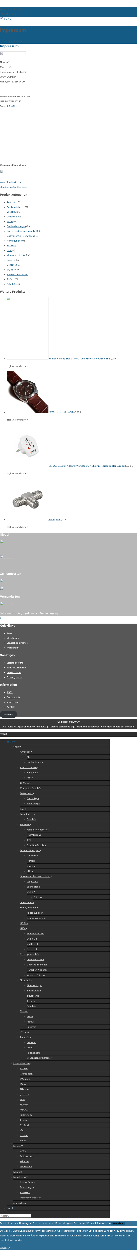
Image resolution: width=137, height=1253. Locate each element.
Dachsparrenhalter (37, 964)
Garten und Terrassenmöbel (22, 231)
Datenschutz (13, 697)
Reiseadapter (34, 1052)
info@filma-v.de (15, 106)
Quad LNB (32, 938)
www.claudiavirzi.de (11, 182)
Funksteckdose (28, 814)
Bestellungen (27, 1187)
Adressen (25, 1192)
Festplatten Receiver (37, 829)
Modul (30, 1021)
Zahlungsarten (14, 677)
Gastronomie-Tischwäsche (21, 236)
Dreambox (32, 855)
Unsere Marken (21, 1063)
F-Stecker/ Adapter (37, 969)
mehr (23, 1140)
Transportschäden (16, 667)
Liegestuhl (32, 881)
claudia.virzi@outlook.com (14, 187)
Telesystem (26, 1114)
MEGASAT (25, 1109)
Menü (12, 741)
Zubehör (11, 284)
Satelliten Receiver (36, 845)
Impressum (9, 46)
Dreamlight (33, 798)
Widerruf (8, 714)
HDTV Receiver (34, 834)
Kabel (30, 1047)
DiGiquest (25, 1079)
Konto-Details (27, 1182)
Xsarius (24, 1135)
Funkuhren (32, 772)
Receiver (11, 260)
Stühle (30, 892)
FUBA (23, 1084)
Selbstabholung (15, 662)
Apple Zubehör (35, 912)
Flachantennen (35, 762)
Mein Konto (13, 638)
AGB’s (10, 692)
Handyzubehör (15, 240)
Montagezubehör (16, 255)
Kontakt (11, 707)
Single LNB (32, 944)
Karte (30, 1016)
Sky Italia (11, 269)
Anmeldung (19, 1203)
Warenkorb (13, 647)
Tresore (31, 1001)
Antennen (12, 202)
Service (17, 1146)
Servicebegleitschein (17, 642)
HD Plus (11, 245)
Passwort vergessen (30, 1197)
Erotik (10, 221)
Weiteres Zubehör (36, 975)
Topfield (24, 1125)
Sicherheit (12, 264)
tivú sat (24, 1120)
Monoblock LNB (35, 933)
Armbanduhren (15, 207)
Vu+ (22, 1130)
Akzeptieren (118, 1223)
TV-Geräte (25, 1032)
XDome (31, 871)
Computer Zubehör (30, 788)
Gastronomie (27, 902)
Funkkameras (34, 990)
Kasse (10, 633)
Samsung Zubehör (36, 918)
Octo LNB (32, 949)
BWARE (24, 1068)
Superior (31, 866)
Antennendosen (35, 959)
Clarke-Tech (26, 1073)
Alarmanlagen (34, 985)
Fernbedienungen (16, 226)
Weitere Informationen (99, 1223)
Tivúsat (10, 279)
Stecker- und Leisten (17, 274)
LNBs (9, 250)
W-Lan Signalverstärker (39, 1057)
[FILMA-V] (5, 19)
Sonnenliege (33, 886)
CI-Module (12, 211)
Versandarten (14, 672)
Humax (31, 860)
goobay (24, 1094)
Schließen (5, 1247)
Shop (16, 746)
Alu (28, 757)
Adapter (31, 1042)
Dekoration (13, 216)
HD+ (22, 1099)
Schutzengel (33, 803)
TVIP (29, 840)
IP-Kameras (33, 995)
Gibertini (24, 1089)
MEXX (30, 777)
